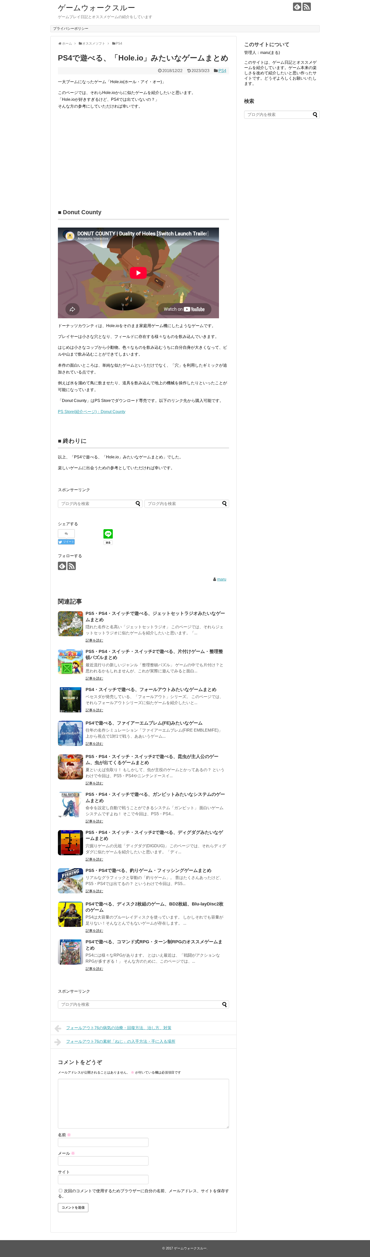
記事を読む (94, 640)
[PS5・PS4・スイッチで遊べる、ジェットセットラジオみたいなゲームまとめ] (70, 623)
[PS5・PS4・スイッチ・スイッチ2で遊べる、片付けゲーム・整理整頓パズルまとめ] (70, 661)
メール (66, 1153)
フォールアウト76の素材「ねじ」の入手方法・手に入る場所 (120, 1041)
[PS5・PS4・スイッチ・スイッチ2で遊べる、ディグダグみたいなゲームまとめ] (70, 842)
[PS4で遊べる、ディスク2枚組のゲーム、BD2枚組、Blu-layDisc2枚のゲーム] (70, 914)
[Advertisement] (100, 149)
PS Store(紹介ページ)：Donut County (91, 412)
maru (221, 579)
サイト (64, 1172)
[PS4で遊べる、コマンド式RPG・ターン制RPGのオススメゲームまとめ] (70, 952)
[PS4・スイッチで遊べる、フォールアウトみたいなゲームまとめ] (70, 699)
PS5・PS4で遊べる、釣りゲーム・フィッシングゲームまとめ (148, 870)
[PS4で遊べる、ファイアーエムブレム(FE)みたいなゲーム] (70, 733)
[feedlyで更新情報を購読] (297, 7)
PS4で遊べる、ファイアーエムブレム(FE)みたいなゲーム (144, 723)
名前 (64, 1135)
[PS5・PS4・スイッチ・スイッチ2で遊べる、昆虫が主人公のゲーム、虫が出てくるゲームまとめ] (70, 766)
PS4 (222, 71)
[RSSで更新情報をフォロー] (307, 7)
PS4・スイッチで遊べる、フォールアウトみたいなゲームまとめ (151, 689)
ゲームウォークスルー (96, 8)
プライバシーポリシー (70, 28)
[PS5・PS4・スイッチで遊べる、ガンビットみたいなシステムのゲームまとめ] (70, 804)
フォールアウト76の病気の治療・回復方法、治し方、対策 (118, 1028)
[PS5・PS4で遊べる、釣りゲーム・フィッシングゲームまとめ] (70, 880)
